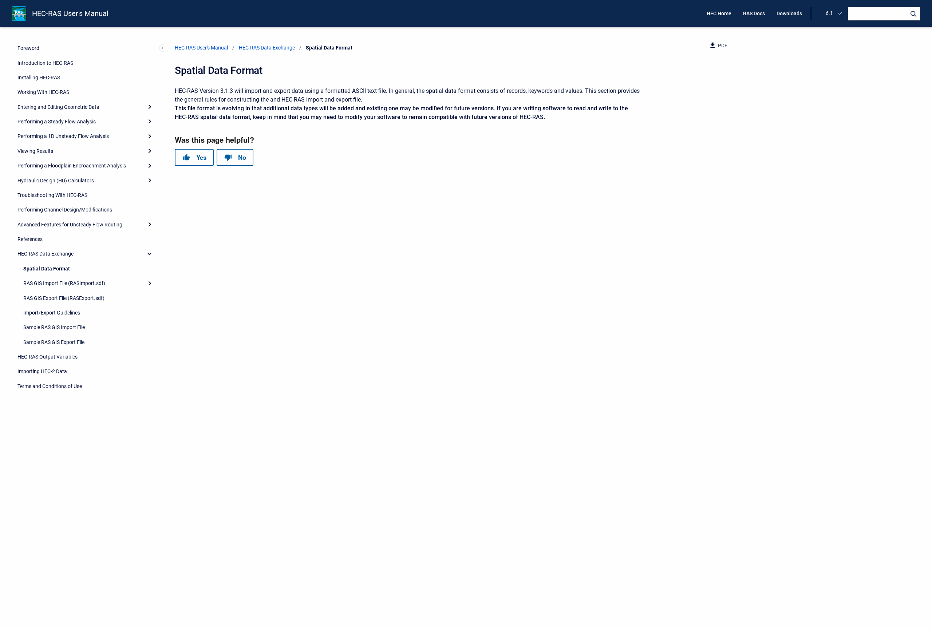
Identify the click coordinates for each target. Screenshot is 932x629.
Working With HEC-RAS (43, 92)
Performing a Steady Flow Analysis (56, 121)
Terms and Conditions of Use (49, 386)
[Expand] (149, 107)
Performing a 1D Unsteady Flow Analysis (63, 136)
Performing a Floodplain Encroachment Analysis (71, 166)
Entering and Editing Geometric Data (58, 107)
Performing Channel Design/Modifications (64, 210)
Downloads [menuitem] (789, 13)
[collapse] (149, 253)
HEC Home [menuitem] (719, 13)
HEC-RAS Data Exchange (45, 254)
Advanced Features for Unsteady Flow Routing (69, 225)
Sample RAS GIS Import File (54, 327)
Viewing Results (35, 151)
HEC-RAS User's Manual (70, 13)
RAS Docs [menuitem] (754, 13)
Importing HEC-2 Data (42, 371)
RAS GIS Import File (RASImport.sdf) (64, 283)
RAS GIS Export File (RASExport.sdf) (63, 298)
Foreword (28, 48)
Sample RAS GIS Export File (53, 342)
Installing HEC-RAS (38, 77)
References (30, 239)
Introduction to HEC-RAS (45, 63)
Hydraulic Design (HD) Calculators (55, 180)
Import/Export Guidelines (51, 313)
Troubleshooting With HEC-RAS (52, 195)
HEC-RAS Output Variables (47, 357)
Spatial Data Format (46, 269)
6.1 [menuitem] (829, 13)
